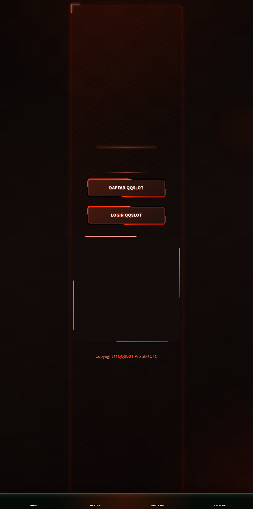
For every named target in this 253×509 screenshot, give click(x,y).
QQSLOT (126, 356)
